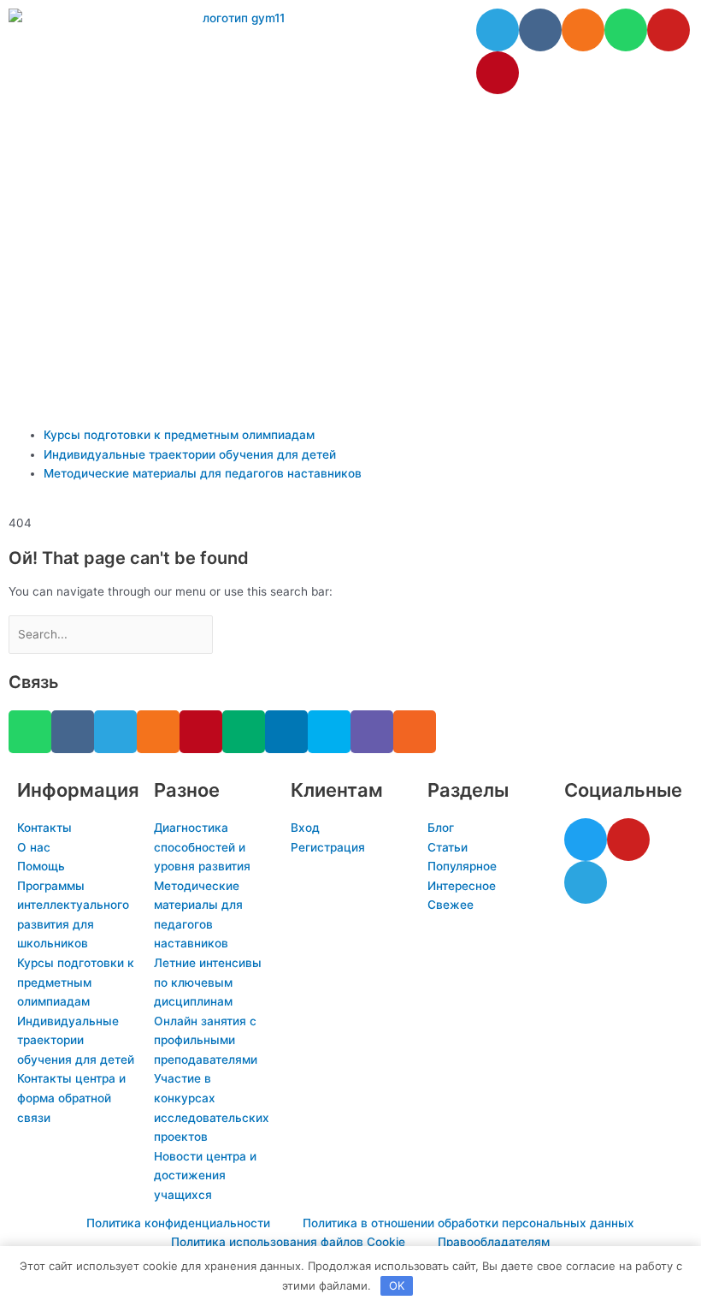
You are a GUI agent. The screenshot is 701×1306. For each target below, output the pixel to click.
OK (396, 1285)
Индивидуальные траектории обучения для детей (190, 454)
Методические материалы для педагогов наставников (203, 473)
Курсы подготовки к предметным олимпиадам (179, 435)
